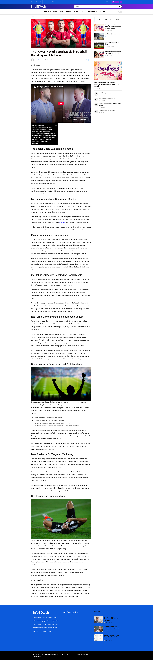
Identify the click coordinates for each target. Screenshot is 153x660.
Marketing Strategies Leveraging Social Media (43, 133)
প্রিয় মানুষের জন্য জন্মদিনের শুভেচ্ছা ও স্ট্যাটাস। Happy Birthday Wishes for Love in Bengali (113, 26)
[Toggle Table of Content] (54, 125)
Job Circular (92, 12)
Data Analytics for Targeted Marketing (41, 139)
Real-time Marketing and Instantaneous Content (44, 135)
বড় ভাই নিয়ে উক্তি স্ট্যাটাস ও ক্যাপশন (113, 34)
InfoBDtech (38, 6)
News (76, 12)
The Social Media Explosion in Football (42, 127)
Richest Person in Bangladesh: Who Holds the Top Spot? (111, 619)
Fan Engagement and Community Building (42, 129)
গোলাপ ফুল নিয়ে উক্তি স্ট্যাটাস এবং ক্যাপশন (107, 110)
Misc (36, 16)
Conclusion (35, 143)
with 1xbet (62, 222)
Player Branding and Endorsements (41, 131)
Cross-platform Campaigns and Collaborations (43, 137)
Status (102, 12)
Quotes (68, 12)
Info (61, 12)
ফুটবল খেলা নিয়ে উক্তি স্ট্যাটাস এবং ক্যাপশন (107, 98)
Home (55, 12)
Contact (33, 1)
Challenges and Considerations (40, 141)
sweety (37, 59)
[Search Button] (120, 6)
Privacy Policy (38, 1)
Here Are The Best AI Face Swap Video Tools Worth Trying (111, 636)
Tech (83, 12)
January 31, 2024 (45, 59)
